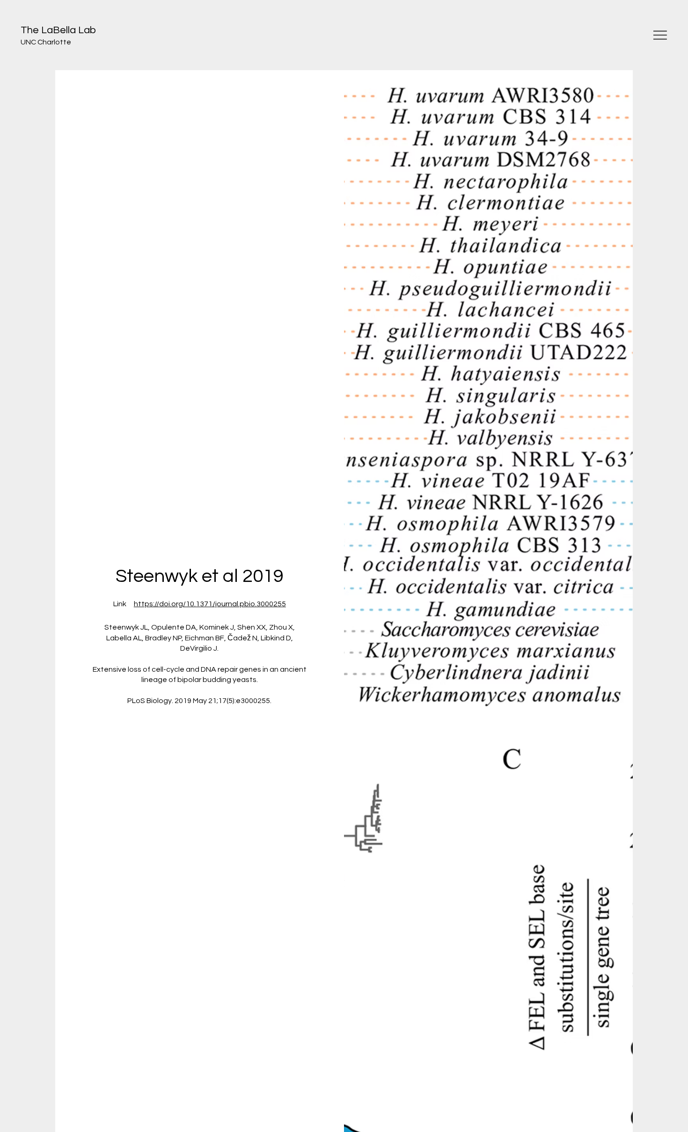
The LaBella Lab (58, 30)
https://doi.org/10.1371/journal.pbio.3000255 (210, 604)
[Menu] (660, 35)
